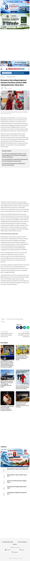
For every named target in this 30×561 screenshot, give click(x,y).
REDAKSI (15, 544)
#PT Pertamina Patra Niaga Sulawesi (15, 319)
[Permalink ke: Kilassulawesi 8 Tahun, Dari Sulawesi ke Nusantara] (15, 458)
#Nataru (3, 319)
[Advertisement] (15, 46)
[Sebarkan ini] (17, 327)
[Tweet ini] (21, 327)
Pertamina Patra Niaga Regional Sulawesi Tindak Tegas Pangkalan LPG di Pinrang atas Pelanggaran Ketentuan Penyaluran (14, 155)
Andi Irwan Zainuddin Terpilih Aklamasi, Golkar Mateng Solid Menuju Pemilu (22, 357)
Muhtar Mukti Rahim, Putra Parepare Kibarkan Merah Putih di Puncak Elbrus (22, 387)
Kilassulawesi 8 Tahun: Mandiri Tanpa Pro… (17, 475)
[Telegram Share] (24, 327)
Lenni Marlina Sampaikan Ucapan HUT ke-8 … (17, 493)
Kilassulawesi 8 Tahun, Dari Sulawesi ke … (17, 469)
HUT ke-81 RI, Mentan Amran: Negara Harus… (17, 481)
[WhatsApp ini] (27, 327)
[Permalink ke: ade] (2, 88)
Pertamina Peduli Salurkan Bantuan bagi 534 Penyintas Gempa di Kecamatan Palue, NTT (7, 408)
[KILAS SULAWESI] (15, 69)
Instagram (16, 552)
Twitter (22, 550)
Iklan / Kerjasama (22, 542)
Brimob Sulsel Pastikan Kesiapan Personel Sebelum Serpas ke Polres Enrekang (22, 404)
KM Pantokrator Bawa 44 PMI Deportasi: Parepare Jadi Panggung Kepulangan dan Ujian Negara (7, 384)
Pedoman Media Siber (7, 542)
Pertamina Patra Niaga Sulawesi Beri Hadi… (16, 487)
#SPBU (2, 321)
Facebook (9, 550)
